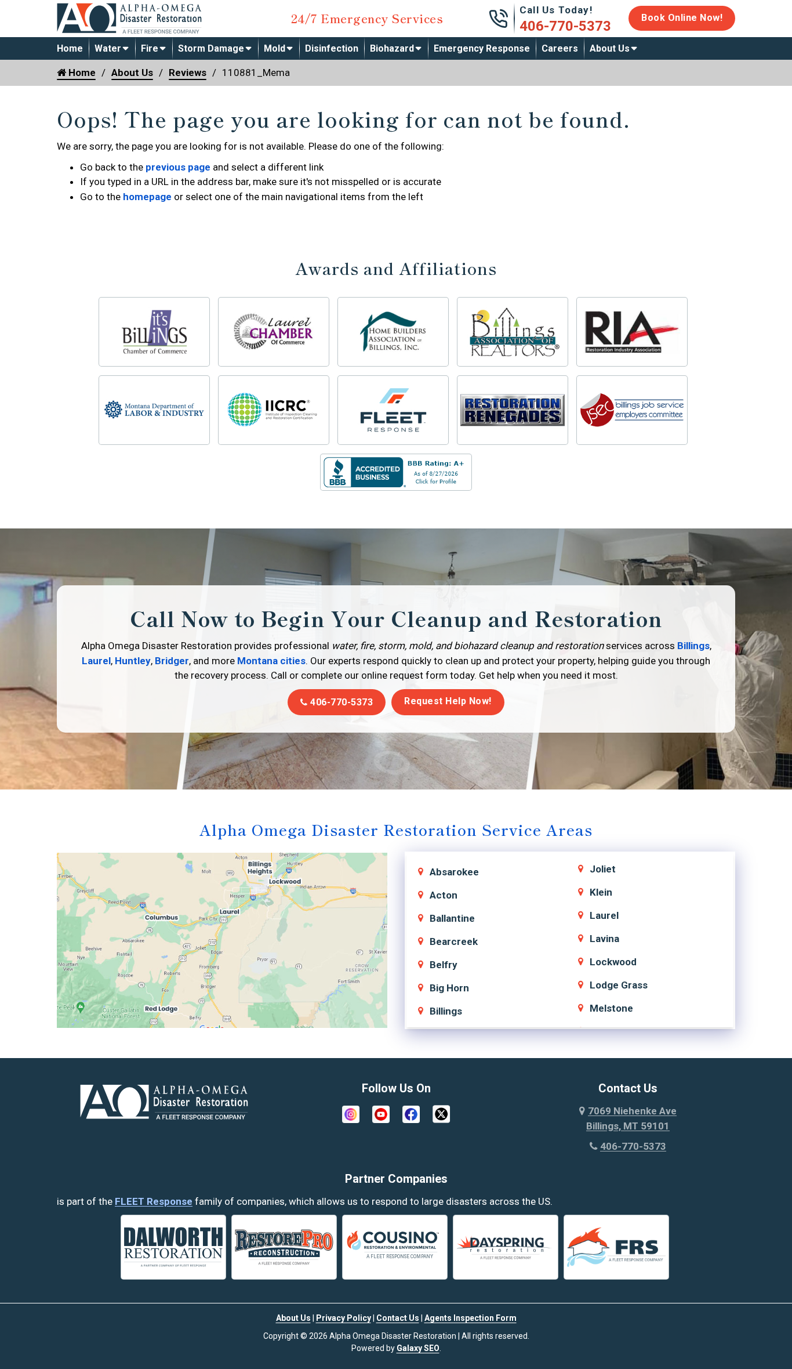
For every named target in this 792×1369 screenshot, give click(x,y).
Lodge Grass (619, 985)
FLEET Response (153, 1201)
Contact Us (397, 1318)
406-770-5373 (565, 26)
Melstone (611, 1008)
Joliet (603, 869)
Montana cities (271, 661)
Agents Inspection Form (470, 1318)
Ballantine (452, 918)
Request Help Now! (448, 701)
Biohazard (392, 48)
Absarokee (454, 872)
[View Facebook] (411, 1113)
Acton (443, 895)
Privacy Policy (343, 1318)
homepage (147, 196)
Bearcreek (454, 941)
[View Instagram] (350, 1113)
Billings (693, 645)
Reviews (187, 72)
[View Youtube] (380, 1113)
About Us (610, 48)
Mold (274, 48)
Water (108, 48)
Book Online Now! (681, 17)
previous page (178, 167)
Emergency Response (482, 48)
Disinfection (331, 48)
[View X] (441, 1113)
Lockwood (613, 962)
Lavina (604, 938)
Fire (149, 48)
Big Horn (449, 988)
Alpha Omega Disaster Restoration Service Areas (396, 829)
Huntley (133, 661)
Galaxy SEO (418, 1348)
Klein (601, 892)
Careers (560, 48)
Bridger (172, 661)
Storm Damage (211, 48)
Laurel (96, 661)
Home (70, 48)
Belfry (443, 964)
